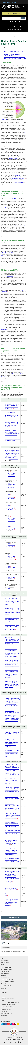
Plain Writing (4, 1011)
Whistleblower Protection (11, 1039)
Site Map (16, 1041)
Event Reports (4, 962)
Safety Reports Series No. (18, 178)
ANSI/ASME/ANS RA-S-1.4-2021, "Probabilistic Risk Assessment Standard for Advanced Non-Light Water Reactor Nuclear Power (12, 753)
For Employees (21, 1042)
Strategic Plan (5, 977)
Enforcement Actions (6, 1013)
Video (11, 473)
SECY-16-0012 (10, 276)
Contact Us (8, 27)
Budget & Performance (7, 979)
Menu (24, 6)
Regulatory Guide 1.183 (20, 225)
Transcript (10, 881)
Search (23, 18)
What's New (17, 26)
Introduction (6, 49)
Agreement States (10, 26)
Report (9, 588)
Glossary (3, 1017)
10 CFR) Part (5, 207)
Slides (9, 471)
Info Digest (4, 997)
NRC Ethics (3, 988)
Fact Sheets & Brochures (7, 998)
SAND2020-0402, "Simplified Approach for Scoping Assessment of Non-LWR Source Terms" (12, 732)
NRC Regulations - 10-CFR (7, 1007)
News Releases (4, 960)
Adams (2, 964)
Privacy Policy (7, 1042)
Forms (2, 1000)
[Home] (12, 6)
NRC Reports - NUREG (6, 1006)
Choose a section (6, 947)
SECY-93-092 (4, 329)
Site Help (23, 26)
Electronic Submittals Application (10, 1002)
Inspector (9, 1041)
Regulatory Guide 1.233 (17, 373)
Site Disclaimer (14, 1042)
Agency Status (4, 990)
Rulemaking (4, 1015)
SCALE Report (11, 474)
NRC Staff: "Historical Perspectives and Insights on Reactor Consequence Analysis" (12, 441)
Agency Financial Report (7, 981)
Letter (9, 882)
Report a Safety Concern (14, 13)
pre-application (10, 95)
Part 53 (3, 376)
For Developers (5, 973)
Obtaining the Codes (13, 459)
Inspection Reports (6, 1009)
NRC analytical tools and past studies (12, 54)
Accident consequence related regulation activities (14, 57)
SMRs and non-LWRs (8, 55)
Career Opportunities (6, 986)
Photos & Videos (5, 971)
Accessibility (21, 1041)
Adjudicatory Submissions (8, 1004)
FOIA (21, 1037)
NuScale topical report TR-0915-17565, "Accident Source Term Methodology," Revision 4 (12, 619)
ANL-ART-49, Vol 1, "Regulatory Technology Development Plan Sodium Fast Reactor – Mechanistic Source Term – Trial (11, 841)
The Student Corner (6, 969)
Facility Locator (17, 29)
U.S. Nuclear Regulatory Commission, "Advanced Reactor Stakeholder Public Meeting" (12, 888)
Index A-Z (21, 27)
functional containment (13, 158)
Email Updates (15, 27)
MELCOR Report (11, 476)
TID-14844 (14, 198)
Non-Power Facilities (18, 182)
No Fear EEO (20, 1039)
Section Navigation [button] (14, 917)
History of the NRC (6, 985)
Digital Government (6, 967)
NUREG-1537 (18, 175)
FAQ (4, 26)
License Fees (4, 983)
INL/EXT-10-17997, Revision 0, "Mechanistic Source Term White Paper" (12, 798)
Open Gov (3, 965)
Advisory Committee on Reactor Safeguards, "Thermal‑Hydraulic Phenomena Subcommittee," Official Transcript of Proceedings (11, 902)
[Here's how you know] (14, 2)
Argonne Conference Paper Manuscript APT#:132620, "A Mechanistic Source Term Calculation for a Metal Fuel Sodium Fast (11, 851)
